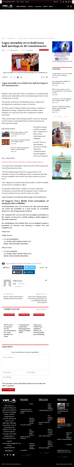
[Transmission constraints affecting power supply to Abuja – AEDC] (6, 142)
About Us (27, 1)
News (18, 1)
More (51, 6)
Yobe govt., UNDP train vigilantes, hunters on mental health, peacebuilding (61, 108)
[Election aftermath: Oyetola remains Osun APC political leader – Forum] (24, 420)
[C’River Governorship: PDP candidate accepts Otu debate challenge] (24, 406)
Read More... (9, 451)
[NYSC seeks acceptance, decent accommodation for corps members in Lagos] (6, 134)
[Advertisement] (37, 23)
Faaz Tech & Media (68, 464)
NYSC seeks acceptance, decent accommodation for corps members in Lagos (62, 91)
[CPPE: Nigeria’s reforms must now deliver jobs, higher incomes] (43, 443)
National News (21, 6)
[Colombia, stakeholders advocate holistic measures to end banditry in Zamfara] (61, 447)
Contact (22, 1)
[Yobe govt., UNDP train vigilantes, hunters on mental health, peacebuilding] (6, 150)
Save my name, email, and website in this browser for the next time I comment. (23, 385)
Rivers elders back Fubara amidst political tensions (26, 162)
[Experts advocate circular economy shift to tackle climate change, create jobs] (43, 431)
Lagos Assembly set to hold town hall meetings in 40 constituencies (23, 263)
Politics (30, 6)
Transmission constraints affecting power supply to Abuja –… (64, 425)
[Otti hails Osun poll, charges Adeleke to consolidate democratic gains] (24, 446)
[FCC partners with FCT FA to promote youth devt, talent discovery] (43, 418)
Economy (38, 6)
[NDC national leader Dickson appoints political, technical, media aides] (24, 432)
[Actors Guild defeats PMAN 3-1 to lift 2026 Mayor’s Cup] (43, 406)
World (45, 6)
